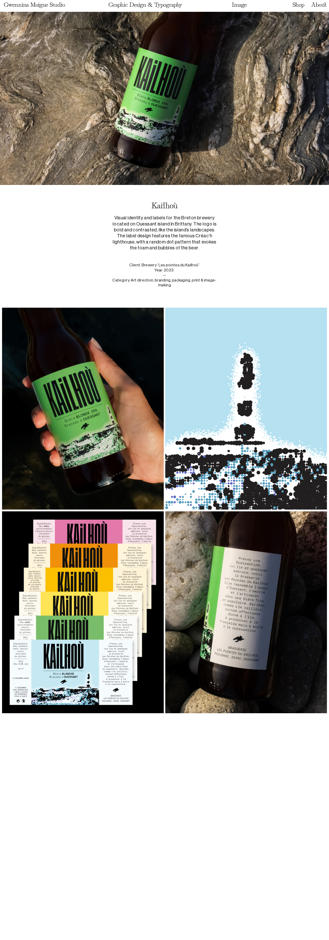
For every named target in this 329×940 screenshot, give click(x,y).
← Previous (18, 924)
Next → (316, 924)
